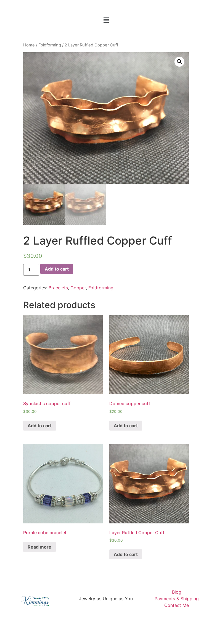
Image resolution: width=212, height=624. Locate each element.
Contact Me (176, 605)
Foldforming (49, 45)
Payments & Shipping (177, 598)
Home (29, 45)
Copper (78, 287)
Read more (39, 547)
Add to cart (57, 269)
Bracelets (58, 287)
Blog (176, 592)
